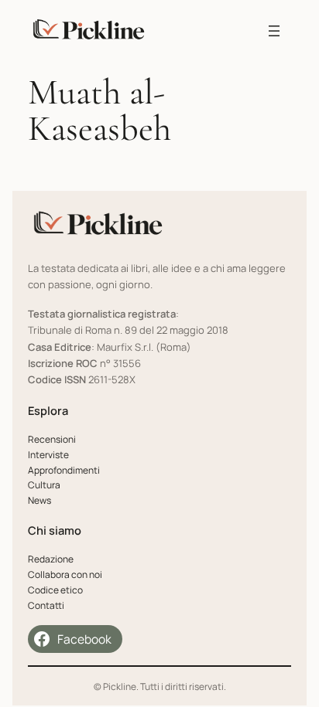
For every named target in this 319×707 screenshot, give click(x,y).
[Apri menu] (274, 31)
